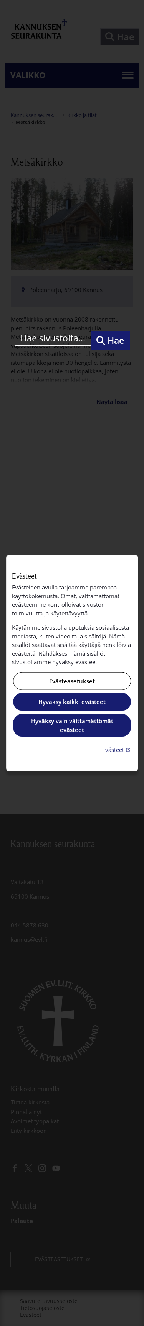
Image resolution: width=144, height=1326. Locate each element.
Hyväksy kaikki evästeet (72, 702)
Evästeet (117, 749)
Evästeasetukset (72, 681)
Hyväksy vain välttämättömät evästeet (72, 725)
